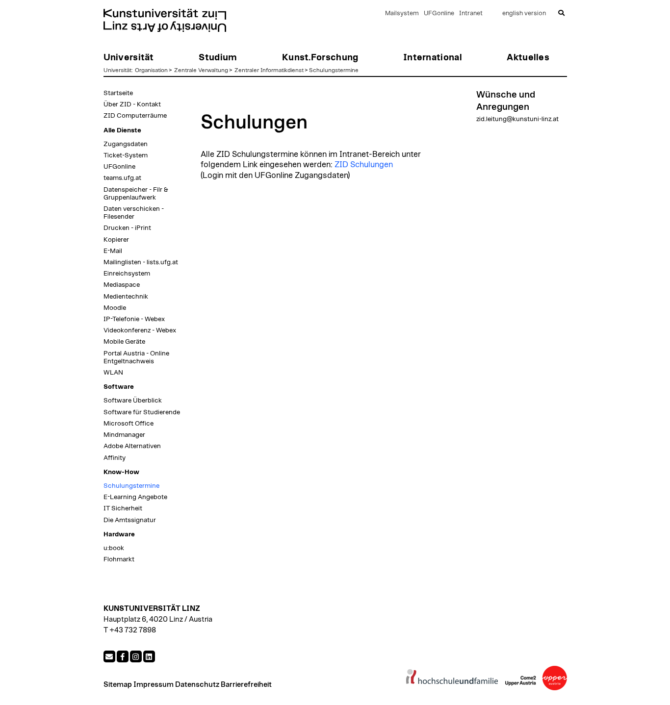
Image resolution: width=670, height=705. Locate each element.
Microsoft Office (128, 423)
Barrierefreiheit (246, 684)
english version (524, 13)
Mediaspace (121, 284)
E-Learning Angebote (135, 497)
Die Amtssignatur (129, 520)
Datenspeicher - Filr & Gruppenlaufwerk (135, 193)
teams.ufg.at (122, 178)
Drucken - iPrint (127, 228)
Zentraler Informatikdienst (269, 70)
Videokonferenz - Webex (139, 330)
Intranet (471, 13)
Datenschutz (197, 684)
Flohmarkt (118, 559)
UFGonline (439, 13)
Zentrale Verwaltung (201, 70)
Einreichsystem (126, 273)
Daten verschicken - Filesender (133, 212)
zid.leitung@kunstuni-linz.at (517, 119)
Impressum (153, 684)
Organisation (151, 70)
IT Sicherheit (122, 508)
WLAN (113, 372)
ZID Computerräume (135, 115)
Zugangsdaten (125, 144)
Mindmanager (124, 434)
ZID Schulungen (364, 165)
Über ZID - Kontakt (132, 104)
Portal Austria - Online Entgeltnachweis (136, 357)
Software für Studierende (141, 412)
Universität (117, 70)
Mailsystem (402, 13)
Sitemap (117, 684)
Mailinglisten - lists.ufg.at (140, 262)
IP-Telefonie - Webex (134, 319)
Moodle (114, 307)
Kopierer (116, 239)
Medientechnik (125, 296)
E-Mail (112, 251)
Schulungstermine (334, 70)
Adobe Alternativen (132, 446)
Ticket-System (125, 155)
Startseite (118, 93)
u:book (113, 548)
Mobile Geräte (124, 341)
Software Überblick (132, 400)
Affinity (114, 457)
